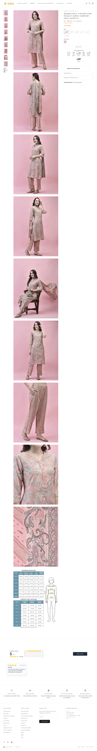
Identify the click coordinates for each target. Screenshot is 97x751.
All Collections (6, 732)
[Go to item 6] (6, 44)
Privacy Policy (24, 718)
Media (22, 732)
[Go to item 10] (6, 70)
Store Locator (24, 720)
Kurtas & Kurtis (22, 3)
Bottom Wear (6, 723)
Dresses (32, 3)
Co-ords (69, 3)
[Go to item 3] (6, 25)
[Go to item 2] (6, 19)
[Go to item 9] (6, 64)
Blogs (22, 734)
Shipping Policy (24, 713)
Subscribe (44, 721)
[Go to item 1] (6, 13)
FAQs (22, 737)
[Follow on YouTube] (11, 742)
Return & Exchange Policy (27, 716)
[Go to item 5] (6, 38)
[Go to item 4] (6, 32)
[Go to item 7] (6, 51)
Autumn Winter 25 (7, 730)
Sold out (79, 46)
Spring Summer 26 (7, 727)
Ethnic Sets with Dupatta (46, 3)
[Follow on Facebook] (4, 742)
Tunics (4, 725)
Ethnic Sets (60, 3)
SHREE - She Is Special (70, 11)
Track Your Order (24, 711)
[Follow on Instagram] (8, 742)
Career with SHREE (25, 730)
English (17, 746)
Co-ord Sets (6, 720)
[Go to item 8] (6, 57)
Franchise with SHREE (26, 727)
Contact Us (23, 725)
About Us (23, 723)
